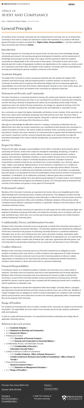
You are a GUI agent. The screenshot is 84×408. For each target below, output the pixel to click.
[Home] (25, 13)
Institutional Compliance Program (17, 21)
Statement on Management (30, 367)
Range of (18, 370)
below (30, 45)
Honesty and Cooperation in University (34, 341)
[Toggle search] (81, 4)
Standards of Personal (28, 338)
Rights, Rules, (50, 42)
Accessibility (9, 401)
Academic (18, 328)
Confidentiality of (25, 346)
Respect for (18, 333)
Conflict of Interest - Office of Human (34, 354)
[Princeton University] (16, 4)
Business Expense (21, 365)
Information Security (21, 349)
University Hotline (51, 389)
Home (3, 21)
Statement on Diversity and (26, 330)
